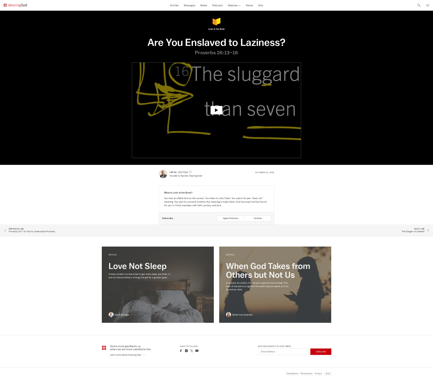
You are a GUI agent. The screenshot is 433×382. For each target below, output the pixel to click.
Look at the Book (216, 29)
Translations (292, 373)
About (249, 5)
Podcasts (217, 5)
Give (260, 5)
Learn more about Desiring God (126, 354)
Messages (189, 5)
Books (203, 5)
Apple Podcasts (230, 218)
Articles (174, 5)
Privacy (318, 373)
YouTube (258, 218)
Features (233, 5)
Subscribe (321, 351)
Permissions (306, 373)
